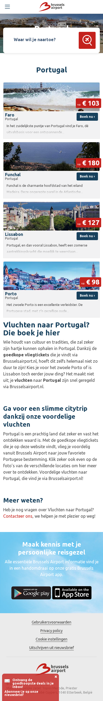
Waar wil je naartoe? (35, 39)
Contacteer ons (17, 516)
